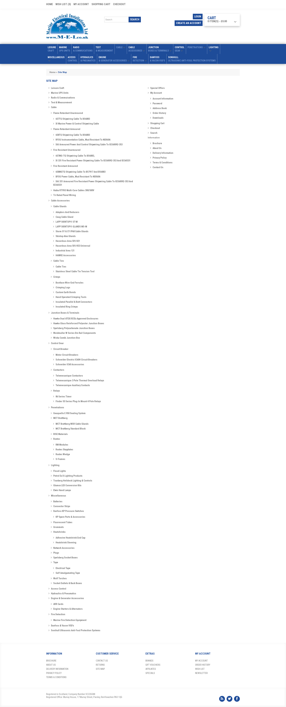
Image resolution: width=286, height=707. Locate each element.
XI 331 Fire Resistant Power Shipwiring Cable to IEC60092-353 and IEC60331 (93, 160)
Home (49, 4)
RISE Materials (60, 434)
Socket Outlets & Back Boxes (67, 583)
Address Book (160, 108)
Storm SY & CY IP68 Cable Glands (72, 231)
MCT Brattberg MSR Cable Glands (72, 424)
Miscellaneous (58, 495)
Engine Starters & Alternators (68, 609)
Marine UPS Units (60, 93)
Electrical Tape (63, 568)
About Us (157, 148)
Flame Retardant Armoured (66, 129)
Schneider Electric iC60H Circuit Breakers (76, 359)
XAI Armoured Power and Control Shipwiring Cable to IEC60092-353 (89, 144)
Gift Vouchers (152, 664)
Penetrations (57, 407)
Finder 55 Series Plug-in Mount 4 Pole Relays (78, 401)
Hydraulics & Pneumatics (63, 593)
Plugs (56, 552)
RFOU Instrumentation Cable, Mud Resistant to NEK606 (83, 139)
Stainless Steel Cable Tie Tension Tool (75, 271)
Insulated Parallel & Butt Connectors (74, 302)
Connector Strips (61, 506)
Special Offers (157, 88)
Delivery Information (163, 153)
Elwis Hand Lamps (62, 490)
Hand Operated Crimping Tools (71, 297)
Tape (55, 562)
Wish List (200, 669)
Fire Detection (58, 614)
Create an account (188, 23)
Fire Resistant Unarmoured (66, 150)
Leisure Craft (57, 88)
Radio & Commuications (63, 97)
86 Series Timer (64, 396)
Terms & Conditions (162, 162)
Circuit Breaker (60, 349)
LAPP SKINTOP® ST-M (67, 221)
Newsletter (201, 673)
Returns (100, 664)
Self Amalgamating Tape (68, 573)
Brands (149, 660)
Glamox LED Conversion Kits (67, 485)
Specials (150, 673)
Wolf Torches (60, 578)
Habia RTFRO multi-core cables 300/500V (73, 190)
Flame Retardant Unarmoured (68, 113)
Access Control (58, 588)
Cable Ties (58, 260)
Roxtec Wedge (63, 454)
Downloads (158, 118)
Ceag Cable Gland (64, 217)
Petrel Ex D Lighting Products (67, 475)
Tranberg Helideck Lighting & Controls (72, 480)
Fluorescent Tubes (62, 522)
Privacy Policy (160, 157)
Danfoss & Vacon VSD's (62, 625)
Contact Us (158, 167)
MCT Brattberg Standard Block (71, 428)
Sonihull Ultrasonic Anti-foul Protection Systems (75, 630)
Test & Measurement (61, 102)
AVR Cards (58, 604)
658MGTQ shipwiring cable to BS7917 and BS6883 (80, 171)
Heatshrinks (59, 532)
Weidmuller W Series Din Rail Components (74, 333)
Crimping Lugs (63, 287)
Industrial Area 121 (65, 250)
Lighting (55, 465)
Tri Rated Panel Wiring (64, 195)
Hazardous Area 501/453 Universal (73, 245)
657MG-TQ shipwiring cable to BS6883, (75, 155)
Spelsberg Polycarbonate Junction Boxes (74, 328)
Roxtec (56, 439)
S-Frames (60, 459)
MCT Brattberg (60, 418)
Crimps (56, 277)
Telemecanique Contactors (69, 375)
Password (157, 103)
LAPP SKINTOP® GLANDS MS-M (71, 226)
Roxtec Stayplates (64, 449)
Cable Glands (60, 206)
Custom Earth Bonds (66, 292)
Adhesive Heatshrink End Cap (70, 537)
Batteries (57, 501)
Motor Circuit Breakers (67, 355)
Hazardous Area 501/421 (68, 241)
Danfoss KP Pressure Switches (68, 511)
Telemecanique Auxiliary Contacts (73, 385)
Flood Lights (59, 471)
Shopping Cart (101, 4)
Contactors (58, 370)
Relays (56, 390)
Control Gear (57, 343)
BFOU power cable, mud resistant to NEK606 (78, 176)
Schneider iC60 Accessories (70, 364)
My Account (81, 4)
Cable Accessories (60, 200)
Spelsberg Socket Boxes (65, 557)
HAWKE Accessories (66, 255)
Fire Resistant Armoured (65, 166)
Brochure (157, 143)
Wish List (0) (63, 4)
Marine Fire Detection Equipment (69, 620)
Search (153, 133)
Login (197, 16)
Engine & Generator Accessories (67, 598)
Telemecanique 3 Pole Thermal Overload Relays (80, 380)
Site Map (62, 72)
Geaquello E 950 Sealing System (69, 413)
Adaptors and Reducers (67, 212)
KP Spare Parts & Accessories (70, 517)
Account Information (163, 98)
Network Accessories (63, 548)
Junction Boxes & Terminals (65, 312)
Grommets (58, 527)
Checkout (119, 4)
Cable (54, 107)
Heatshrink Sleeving (66, 542)
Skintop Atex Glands (66, 236)
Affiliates (150, 669)
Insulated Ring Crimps (67, 306)
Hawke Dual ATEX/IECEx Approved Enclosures (75, 318)
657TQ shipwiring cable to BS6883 (73, 119)
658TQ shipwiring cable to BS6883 (73, 135)
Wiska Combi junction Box (66, 337)
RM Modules (62, 444)
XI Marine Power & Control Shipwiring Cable (77, 123)
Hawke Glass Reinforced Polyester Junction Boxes (78, 323)
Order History (159, 113)
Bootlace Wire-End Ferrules (69, 282)
